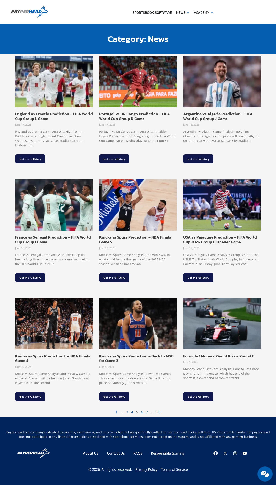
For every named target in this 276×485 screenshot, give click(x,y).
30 (158, 412)
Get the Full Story (30, 159)
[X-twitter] (225, 453)
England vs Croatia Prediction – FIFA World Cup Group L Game (54, 116)
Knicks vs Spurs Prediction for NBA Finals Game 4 (52, 358)
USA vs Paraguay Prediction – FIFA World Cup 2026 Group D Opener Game (220, 239)
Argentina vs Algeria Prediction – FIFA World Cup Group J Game (217, 116)
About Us (90, 453)
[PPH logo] (37, 11)
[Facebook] (215, 453)
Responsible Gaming (167, 453)
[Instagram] (235, 453)
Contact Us (116, 453)
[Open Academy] (211, 12)
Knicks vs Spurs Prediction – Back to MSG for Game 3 (136, 358)
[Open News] (188, 12)
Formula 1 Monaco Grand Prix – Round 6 (218, 356)
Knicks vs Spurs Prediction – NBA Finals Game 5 (135, 239)
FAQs (137, 453)
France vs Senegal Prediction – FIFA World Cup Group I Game (53, 239)
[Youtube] (244, 453)
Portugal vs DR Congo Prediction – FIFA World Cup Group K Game (134, 116)
